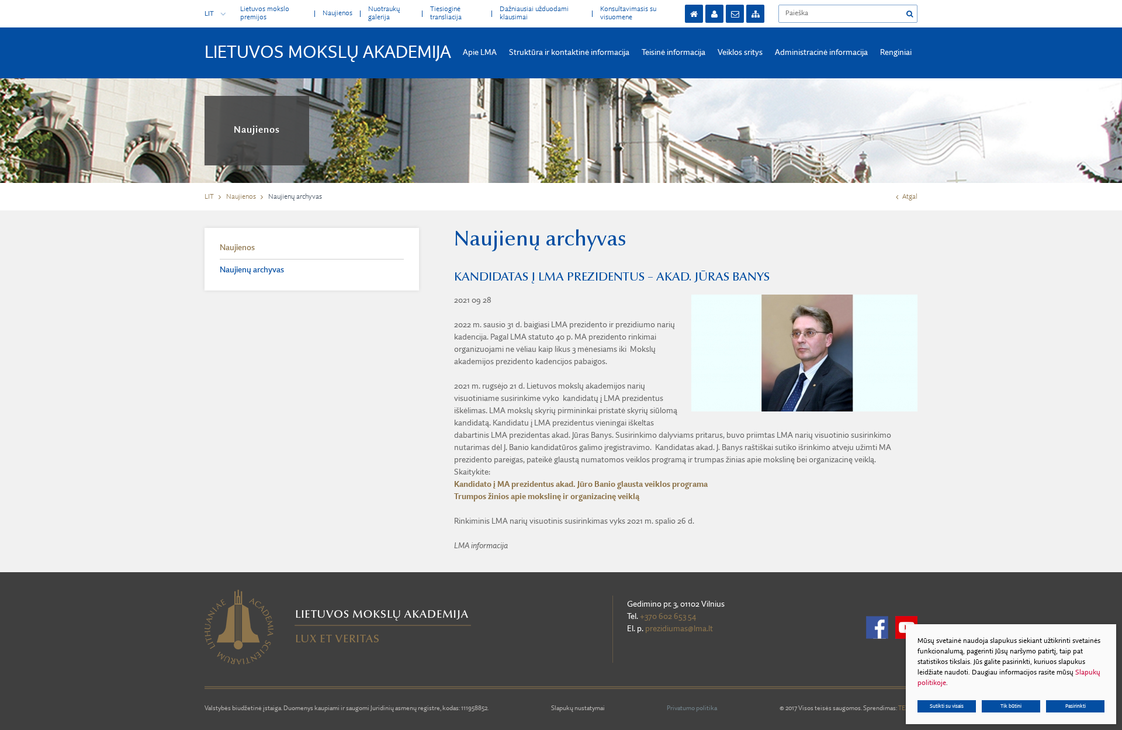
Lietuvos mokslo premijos (264, 13)
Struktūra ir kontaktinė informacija (569, 53)
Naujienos (337, 13)
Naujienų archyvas (252, 270)
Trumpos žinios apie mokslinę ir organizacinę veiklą (546, 497)
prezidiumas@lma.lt (679, 629)
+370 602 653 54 (668, 617)
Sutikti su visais (947, 706)
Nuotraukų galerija (384, 13)
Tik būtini (1010, 706)
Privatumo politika (692, 708)
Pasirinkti (1075, 706)
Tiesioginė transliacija (446, 13)
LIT (209, 14)
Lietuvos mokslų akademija (328, 53)
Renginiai (896, 53)
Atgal (909, 196)
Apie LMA (480, 53)
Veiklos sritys (740, 53)
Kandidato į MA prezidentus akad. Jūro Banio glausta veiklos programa (581, 484)
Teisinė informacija (673, 53)
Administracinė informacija (821, 53)
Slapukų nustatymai (578, 708)
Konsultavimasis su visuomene (628, 13)
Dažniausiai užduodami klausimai (534, 13)
